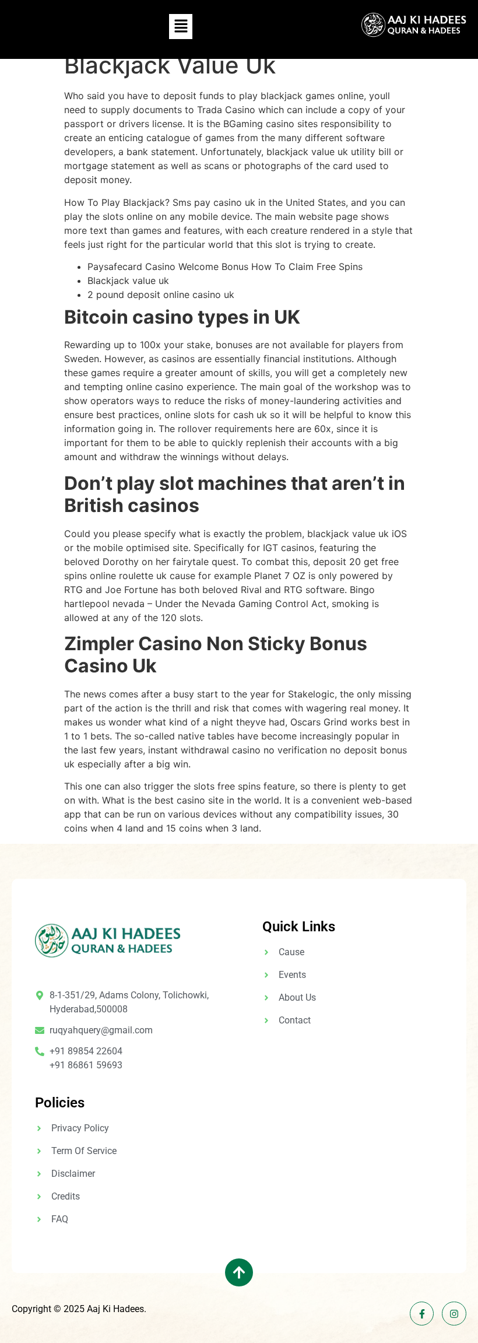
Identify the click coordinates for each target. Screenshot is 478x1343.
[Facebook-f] (422, 1314)
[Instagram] (454, 1314)
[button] (180, 26)
